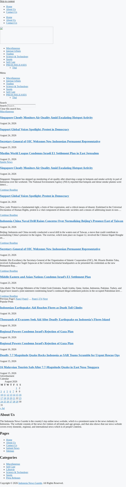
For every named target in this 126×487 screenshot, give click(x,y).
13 (11, 395)
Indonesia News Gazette (30, 483)
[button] (63, 73)
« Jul (2, 408)
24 (1, 401)
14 (14, 395)
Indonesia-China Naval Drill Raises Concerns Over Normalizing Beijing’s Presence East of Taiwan (61, 221)
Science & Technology (17, 56)
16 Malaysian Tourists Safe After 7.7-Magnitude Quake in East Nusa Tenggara (49, 367)
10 (1, 395)
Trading (10, 53)
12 (8, 395)
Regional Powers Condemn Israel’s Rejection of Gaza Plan (36, 331)
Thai (14, 67)
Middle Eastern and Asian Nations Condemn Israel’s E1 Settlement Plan (45, 276)
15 (17, 395)
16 (20, 395)
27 (11, 401)
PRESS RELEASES (16, 65)
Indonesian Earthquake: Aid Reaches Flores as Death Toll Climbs (41, 307)
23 (20, 398)
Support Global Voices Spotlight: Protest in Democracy (34, 129)
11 (5, 395)
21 (14, 398)
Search (3, 105)
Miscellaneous (13, 48)
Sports (9, 59)
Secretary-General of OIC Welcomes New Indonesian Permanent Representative (50, 141)
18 (5, 398)
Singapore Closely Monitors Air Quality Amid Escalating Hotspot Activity (46, 117)
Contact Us (11, 12)
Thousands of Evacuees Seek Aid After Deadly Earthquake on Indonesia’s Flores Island (55, 319)
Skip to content (7, 1)
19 (8, 398)
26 (8, 401)
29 (17, 401)
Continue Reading (9, 190)
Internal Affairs (13, 51)
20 (11, 398)
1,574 (37, 299)
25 (5, 401)
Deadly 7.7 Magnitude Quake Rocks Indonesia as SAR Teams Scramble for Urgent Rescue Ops (60, 355)
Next (45, 299)
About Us (11, 9)
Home (9, 6)
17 (1, 398)
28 (14, 401)
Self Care (10, 62)
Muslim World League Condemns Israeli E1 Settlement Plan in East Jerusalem (49, 153)
